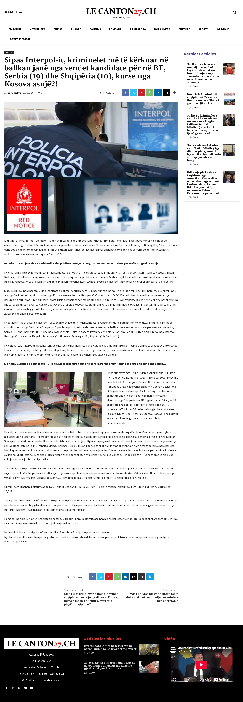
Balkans (9, 52)
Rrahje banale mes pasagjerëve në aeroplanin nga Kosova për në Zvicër (110, 647)
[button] (234, 12)
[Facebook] (125, 92)
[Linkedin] (158, 92)
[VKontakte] (25, 688)
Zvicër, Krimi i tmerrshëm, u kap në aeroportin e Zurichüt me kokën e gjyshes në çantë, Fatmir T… (109, 665)
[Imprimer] (141, 576)
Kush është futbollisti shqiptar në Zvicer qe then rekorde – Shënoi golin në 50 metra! (203, 99)
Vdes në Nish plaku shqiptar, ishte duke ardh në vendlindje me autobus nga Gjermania (152, 597)
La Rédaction (14, 92)
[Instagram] (12, 688)
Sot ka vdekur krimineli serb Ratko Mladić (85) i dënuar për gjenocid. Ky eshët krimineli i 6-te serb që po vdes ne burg (204, 153)
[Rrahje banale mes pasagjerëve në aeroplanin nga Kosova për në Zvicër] (149, 649)
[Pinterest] (141, 92)
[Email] (166, 92)
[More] (174, 92)
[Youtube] (31, 688)
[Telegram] (150, 576)
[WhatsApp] (149, 92)
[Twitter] (133, 92)
